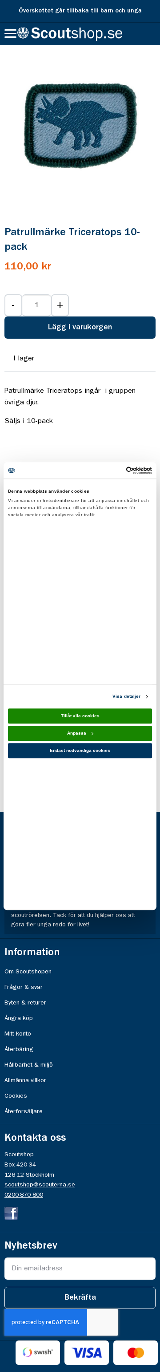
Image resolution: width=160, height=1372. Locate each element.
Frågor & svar (23, 987)
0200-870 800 (23, 1195)
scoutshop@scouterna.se (39, 1184)
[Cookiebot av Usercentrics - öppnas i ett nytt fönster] (114, 470)
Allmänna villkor (25, 1080)
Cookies (15, 1096)
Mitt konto (17, 1033)
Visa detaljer (126, 696)
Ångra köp (18, 1018)
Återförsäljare (23, 1111)
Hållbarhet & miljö (28, 1065)
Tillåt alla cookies (80, 716)
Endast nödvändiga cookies (80, 750)
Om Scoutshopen (28, 971)
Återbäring (18, 1049)
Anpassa (76, 733)
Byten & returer (25, 1002)
